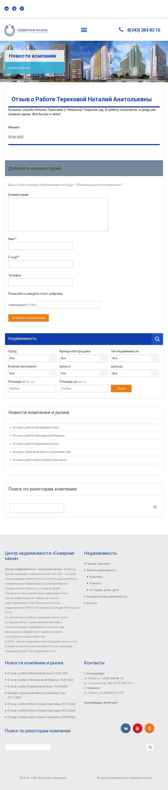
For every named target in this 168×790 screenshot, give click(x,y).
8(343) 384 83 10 (143, 30)
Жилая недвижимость (101, 570)
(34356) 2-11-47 (113, 692)
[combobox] (32, 358)
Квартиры (96, 576)
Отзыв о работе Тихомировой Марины (39, 435)
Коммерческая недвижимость (107, 596)
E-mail (13, 257)
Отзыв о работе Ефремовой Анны (36, 443)
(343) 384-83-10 (113, 678)
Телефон (14, 275)
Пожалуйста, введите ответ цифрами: (35, 293)
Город (12, 351)
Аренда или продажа (75, 351)
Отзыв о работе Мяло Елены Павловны (39, 460)
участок (92, 603)
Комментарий (18, 194)
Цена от (65, 366)
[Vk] (6, 8)
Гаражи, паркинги (98, 563)
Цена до (117, 366)
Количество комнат (22, 366)
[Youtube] (14, 8)
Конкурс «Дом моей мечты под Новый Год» (42, 451)
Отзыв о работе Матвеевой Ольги (36, 427)
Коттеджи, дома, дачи (104, 590)
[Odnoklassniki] (22, 8)
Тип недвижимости (125, 351)
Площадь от (21, 381)
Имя (12, 239)
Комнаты (95, 583)
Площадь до (73, 381)
